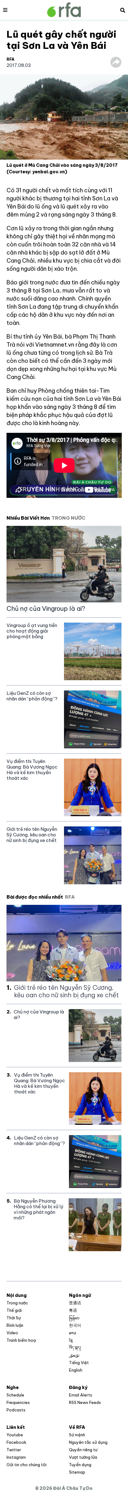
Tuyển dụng (80, 1464)
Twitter (14, 1449)
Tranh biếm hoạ (21, 1340)
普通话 (75, 1302)
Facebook (16, 1442)
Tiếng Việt (79, 1362)
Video (12, 1332)
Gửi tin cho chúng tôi (27, 1464)
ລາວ (72, 1332)
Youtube (15, 1434)
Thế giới (14, 1310)
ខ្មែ (71, 1340)
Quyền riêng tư (83, 1449)
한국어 (75, 1325)
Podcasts (16, 1409)
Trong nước (17, 1302)
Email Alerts (80, 1394)
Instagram (16, 1457)
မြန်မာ (74, 1317)
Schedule (15, 1394)
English (75, 1370)
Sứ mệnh (77, 1434)
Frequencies (18, 1402)
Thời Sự (14, 1317)
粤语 (73, 1310)
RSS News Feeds (85, 1402)
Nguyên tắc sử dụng (88, 1442)
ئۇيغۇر (74, 1355)
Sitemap (77, 1472)
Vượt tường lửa (83, 1457)
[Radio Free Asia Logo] (64, 10)
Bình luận (15, 1325)
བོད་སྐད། (75, 1347)
